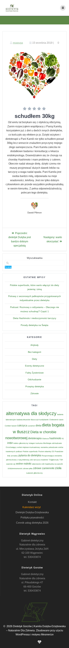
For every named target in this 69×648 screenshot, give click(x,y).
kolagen (32, 443)
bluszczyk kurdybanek (40, 420)
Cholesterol (53, 420)
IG (63, 438)
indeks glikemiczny (20, 443)
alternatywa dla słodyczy (31, 413)
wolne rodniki (23, 463)
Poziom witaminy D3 (46, 451)
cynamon (31, 426)
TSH (61, 460)
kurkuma (39, 443)
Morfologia (47, 443)
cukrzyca (22, 425)
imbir (10, 443)
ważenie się (10, 464)
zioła (58, 468)
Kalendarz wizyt (31, 507)
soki (31, 460)
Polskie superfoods (30, 451)
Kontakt (32, 502)
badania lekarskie (23, 420)
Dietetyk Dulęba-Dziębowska (32, 512)
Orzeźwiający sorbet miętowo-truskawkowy (23, 447)
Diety (34, 359)
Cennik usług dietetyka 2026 (32, 522)
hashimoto (55, 438)
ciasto (61, 420)
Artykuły (34, 345)
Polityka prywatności (32, 517)
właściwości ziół (38, 464)
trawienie (44, 460)
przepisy (14, 456)
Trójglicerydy (54, 460)
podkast (19, 451)
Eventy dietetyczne (34, 365)
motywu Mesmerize (43, 634)
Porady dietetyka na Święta (34, 325)
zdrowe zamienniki (43, 468)
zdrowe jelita (27, 468)
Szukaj (8, 267)
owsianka (44, 447)
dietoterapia (35, 438)
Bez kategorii (34, 352)
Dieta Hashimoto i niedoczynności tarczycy (34, 318)
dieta (38, 425)
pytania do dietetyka (29, 455)
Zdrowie (34, 393)
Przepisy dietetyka (34, 386)
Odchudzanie (34, 379)
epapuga (18, 42)
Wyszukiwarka (34, 258)
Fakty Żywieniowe (35, 372)
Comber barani (10, 426)
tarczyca (37, 460)
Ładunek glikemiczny (34, 473)
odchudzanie (57, 443)
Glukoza (45, 438)
